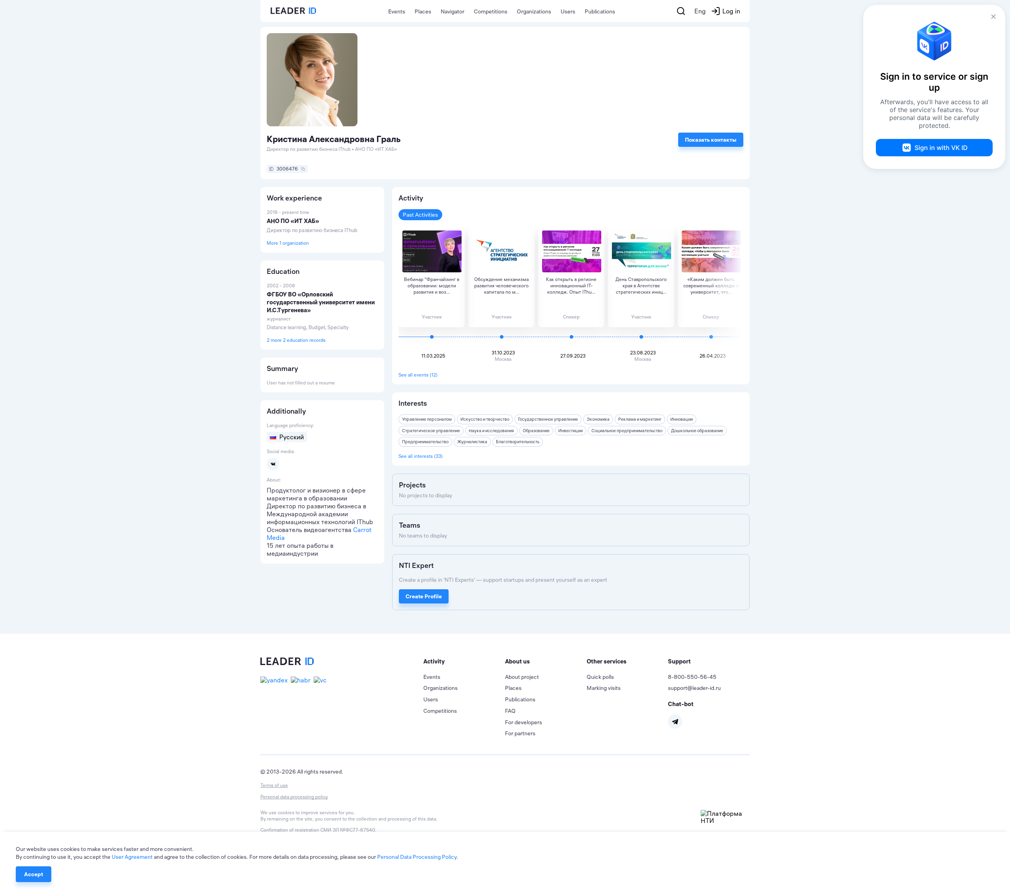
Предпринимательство (425, 441)
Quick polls (600, 676)
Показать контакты (711, 139)
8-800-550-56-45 (692, 676)
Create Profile (424, 596)
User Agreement (132, 856)
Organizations (534, 11)
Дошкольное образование (697, 430)
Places (423, 11)
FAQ (510, 710)
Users (568, 11)
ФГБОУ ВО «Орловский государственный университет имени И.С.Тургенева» (321, 302)
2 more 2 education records (296, 340)
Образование (536, 430)
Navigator (452, 11)
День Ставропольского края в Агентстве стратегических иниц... (641, 285)
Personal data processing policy (294, 797)
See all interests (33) (420, 456)
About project (522, 676)
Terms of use (274, 785)
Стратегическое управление (431, 430)
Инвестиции (570, 430)
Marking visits (604, 687)
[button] (464, 661)
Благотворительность (517, 441)
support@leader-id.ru (694, 687)
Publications (600, 11)
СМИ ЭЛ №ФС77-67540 (347, 830)
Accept (33, 874)
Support (679, 661)
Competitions (490, 11)
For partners (520, 733)
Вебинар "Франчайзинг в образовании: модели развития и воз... (431, 285)
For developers (523, 722)
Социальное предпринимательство (626, 430)
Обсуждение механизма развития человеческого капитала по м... (501, 285)
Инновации (681, 419)
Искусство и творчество (484, 419)
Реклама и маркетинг (640, 419)
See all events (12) (418, 375)
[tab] (464, 661)
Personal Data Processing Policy (416, 856)
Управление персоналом (427, 419)
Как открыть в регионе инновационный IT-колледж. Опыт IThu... (571, 285)
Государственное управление (548, 419)
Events (396, 11)
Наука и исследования (491, 430)
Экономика (598, 419)
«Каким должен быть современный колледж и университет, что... (711, 285)
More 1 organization (288, 243)
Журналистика (472, 441)
